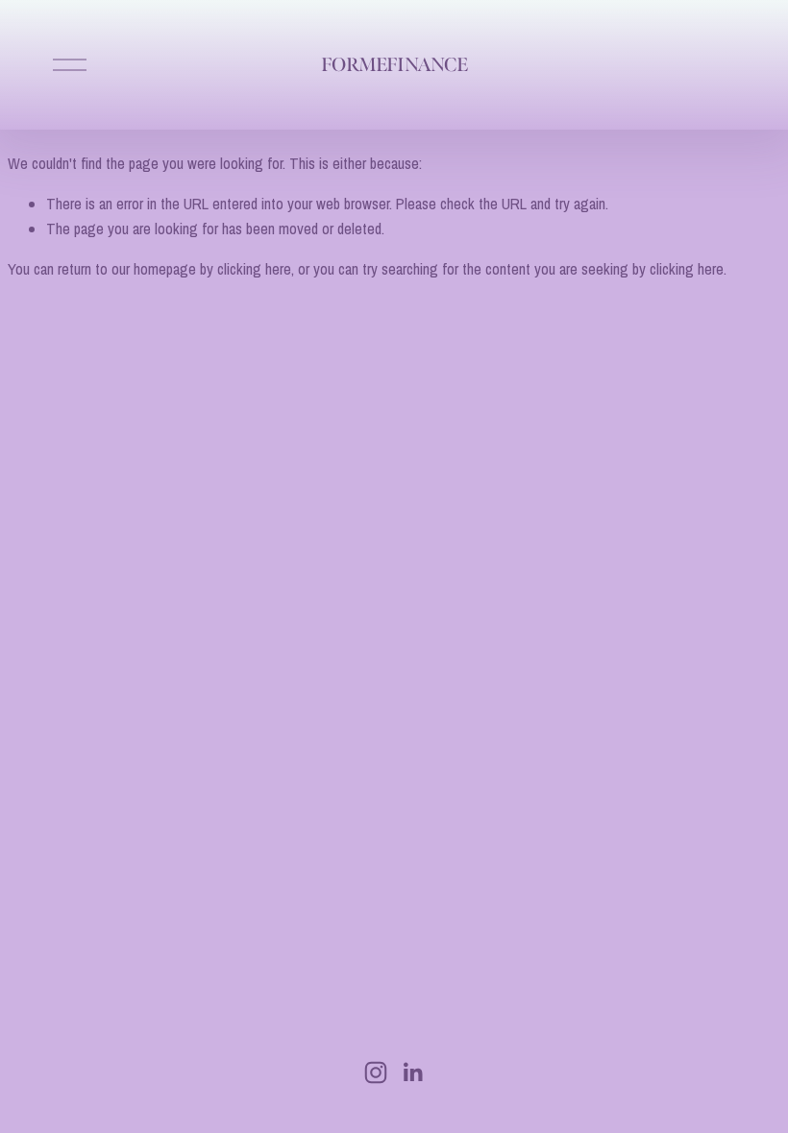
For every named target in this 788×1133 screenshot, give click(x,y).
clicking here (254, 268)
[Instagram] (375, 1072)
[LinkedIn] (412, 1072)
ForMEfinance (393, 65)
